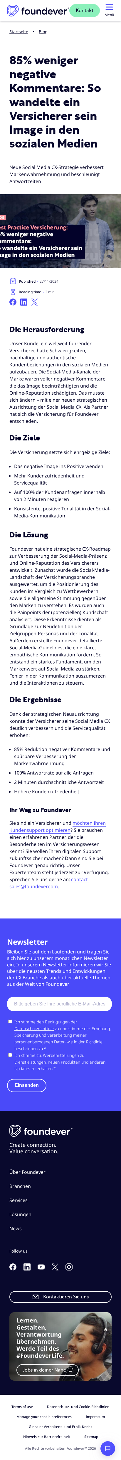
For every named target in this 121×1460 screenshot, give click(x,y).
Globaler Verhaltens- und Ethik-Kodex (61, 1426)
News (15, 1228)
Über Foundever (27, 1172)
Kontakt (84, 10)
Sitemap (91, 1436)
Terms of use (22, 1406)
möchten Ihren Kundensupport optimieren (57, 826)
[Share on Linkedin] (23, 302)
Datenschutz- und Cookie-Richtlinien (78, 1406)
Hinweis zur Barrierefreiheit (46, 1436)
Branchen (20, 1186)
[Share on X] (34, 302)
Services (18, 1200)
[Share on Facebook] (12, 302)
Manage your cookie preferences (44, 1416)
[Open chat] (107, 1448)
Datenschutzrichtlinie (34, 1028)
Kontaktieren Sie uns (66, 1297)
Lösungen (20, 1214)
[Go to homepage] (38, 10)
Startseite (18, 31)
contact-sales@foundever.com (49, 883)
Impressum (95, 1416)
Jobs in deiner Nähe (45, 1370)
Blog (43, 31)
